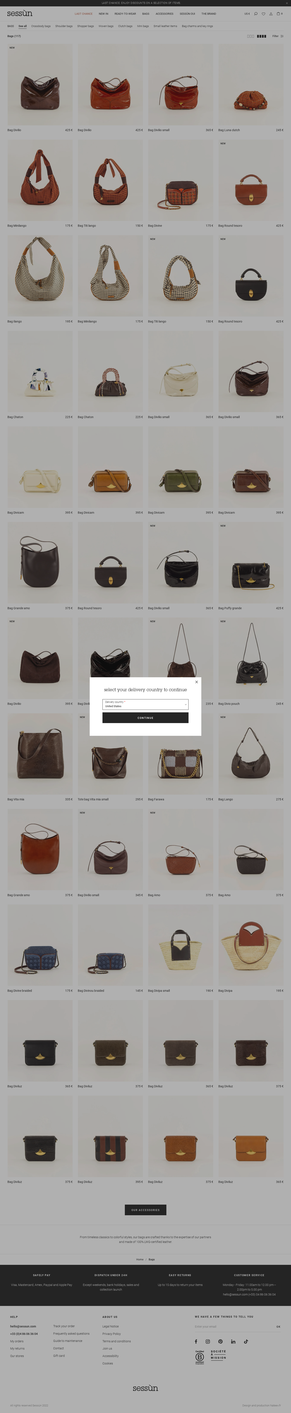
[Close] (196, 682)
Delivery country (114, 702)
